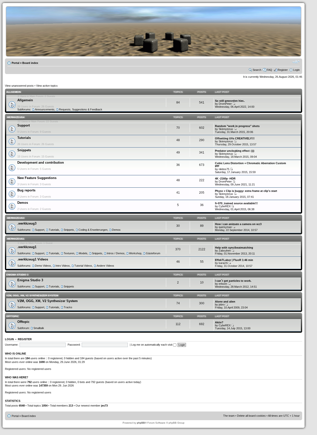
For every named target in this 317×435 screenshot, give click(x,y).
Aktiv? (219, 322)
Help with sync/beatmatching (234, 247)
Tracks (68, 307)
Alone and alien (225, 301)
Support (23, 125)
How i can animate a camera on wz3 (238, 224)
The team (229, 415)
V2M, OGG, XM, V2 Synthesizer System (32, 295)
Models (83, 253)
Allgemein (13, 92)
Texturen (69, 253)
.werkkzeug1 (15, 238)
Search (257, 69)
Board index (30, 62)
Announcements (44, 109)
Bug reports (26, 190)
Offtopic (12, 316)
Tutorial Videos (83, 265)
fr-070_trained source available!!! (236, 203)
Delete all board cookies (251, 415)
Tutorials (24, 138)
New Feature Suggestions (36, 178)
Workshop (135, 253)
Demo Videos (43, 265)
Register (283, 69)
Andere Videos (105, 265)
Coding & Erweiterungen (93, 229)
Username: (11, 344)
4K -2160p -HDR (225, 178)
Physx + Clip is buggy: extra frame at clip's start (246, 190)
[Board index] (161, 55)
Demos (22, 203)
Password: (74, 344)
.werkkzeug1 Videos (32, 259)
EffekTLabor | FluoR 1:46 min (234, 259)
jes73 (104, 405)
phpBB (141, 422)
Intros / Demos (116, 253)
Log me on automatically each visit (152, 344)
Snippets (24, 150)
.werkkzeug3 (15, 218)
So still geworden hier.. (230, 100)
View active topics (47, 85)
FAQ (269, 69)
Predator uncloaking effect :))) (234, 150)
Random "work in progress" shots (237, 126)
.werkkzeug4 (15, 117)
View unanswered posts (19, 85)
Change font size (296, 62)
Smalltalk (38, 328)
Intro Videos (62, 265)
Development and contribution (40, 162)
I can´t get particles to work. (233, 280)
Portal (15, 62)
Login (296, 69)
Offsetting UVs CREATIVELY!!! (235, 138)
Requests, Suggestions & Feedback (80, 109)
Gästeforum (153, 253)
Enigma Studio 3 (17, 274)
